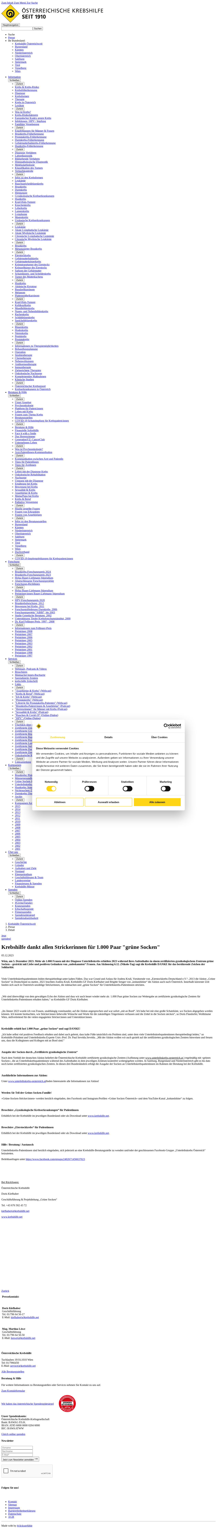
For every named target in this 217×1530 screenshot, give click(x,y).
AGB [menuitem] (11, 1516)
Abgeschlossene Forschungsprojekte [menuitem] (34, 580)
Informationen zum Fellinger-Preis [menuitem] (33, 628)
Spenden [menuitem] (12, 889)
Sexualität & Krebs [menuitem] (25, 489)
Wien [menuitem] (18, 548)
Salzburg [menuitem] (19, 536)
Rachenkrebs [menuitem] (22, 314)
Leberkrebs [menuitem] (21, 208)
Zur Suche (32, 2)
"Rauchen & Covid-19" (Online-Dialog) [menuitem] (36, 715)
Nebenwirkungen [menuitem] (24, 361)
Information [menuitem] (14, 76)
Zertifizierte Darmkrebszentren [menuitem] (31, 749)
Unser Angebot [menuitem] (23, 402)
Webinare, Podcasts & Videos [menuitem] (31, 668)
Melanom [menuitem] (20, 292)
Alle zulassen (157, 802)
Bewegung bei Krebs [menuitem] (26, 486)
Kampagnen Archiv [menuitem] (25, 803)
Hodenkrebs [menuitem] (21, 330)
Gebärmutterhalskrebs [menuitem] (26, 258)
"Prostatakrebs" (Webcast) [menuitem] (29, 699)
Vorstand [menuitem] (19, 871)
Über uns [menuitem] (13, 852)
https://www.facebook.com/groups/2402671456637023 (55, 1159)
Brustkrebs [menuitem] (20, 186)
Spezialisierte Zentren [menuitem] (26, 678)
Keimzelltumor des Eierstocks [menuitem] (31, 267)
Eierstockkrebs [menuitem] (23, 255)
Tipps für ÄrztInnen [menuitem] (25, 464)
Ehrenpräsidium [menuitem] (23, 874)
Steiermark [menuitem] (20, 539)
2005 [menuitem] (17, 836)
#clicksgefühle (24, 1525)
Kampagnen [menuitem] (14, 765)
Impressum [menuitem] (14, 1507)
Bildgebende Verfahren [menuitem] (27, 158)
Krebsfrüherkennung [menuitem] (26, 90)
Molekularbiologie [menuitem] (25, 164)
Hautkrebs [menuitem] (20, 199)
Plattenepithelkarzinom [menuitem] (27, 295)
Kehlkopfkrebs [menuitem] (23, 305)
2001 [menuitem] (17, 848)
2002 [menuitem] (17, 845)
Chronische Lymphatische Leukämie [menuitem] (34, 236)
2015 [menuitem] (17, 806)
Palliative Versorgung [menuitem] (26, 502)
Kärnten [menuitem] (19, 527)
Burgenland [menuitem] (21, 524)
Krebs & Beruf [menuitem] (23, 499)
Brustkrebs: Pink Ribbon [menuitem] (28, 775)
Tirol (17, 65)
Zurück (19, 84)
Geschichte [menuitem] (21, 862)
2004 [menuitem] (17, 839)
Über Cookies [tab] (159, 737)
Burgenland (21, 46)
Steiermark (20, 62)
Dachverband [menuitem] (22, 551)
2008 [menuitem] (17, 827)
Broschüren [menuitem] (21, 671)
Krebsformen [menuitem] (22, 96)
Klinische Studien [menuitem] (24, 379)
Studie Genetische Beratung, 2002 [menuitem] (33, 615)
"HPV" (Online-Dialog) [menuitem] (28, 718)
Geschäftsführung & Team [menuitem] (29, 877)
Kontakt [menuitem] (12, 1501)
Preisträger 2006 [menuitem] (23, 637)
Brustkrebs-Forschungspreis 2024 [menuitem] (33, 571)
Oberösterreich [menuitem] (23, 533)
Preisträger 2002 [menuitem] (23, 646)
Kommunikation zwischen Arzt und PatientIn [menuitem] (39, 458)
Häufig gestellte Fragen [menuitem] (27, 508)
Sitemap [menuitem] (12, 1504)
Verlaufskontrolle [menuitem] (24, 171)
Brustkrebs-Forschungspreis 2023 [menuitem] (33, 574)
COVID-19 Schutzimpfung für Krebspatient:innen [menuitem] (42, 420)
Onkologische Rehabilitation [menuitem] (30, 474)
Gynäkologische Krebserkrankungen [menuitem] (34, 195)
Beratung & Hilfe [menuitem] (17, 392)
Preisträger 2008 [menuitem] (23, 631)
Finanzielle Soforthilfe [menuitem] (27, 430)
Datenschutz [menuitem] (14, 1513)
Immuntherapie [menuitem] (23, 367)
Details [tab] (108, 737)
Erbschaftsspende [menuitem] (24, 908)
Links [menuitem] (18, 684)
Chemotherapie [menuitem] (23, 358)
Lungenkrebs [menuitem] (22, 211)
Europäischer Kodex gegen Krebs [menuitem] (33, 118)
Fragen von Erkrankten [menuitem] (27, 511)
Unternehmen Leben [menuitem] (26, 442)
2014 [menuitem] (17, 809)
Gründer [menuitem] (19, 865)
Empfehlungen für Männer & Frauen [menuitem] (34, 130)
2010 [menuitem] (17, 821)
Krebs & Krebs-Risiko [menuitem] (27, 87)
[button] (10, 25)
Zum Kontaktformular (13, 1390)
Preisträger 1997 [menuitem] (23, 655)
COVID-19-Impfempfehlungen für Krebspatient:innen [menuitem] (44, 558)
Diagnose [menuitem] (20, 93)
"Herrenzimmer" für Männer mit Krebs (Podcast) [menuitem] (41, 709)
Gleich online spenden (13, 1434)
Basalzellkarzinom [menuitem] (25, 289)
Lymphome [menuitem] (21, 214)
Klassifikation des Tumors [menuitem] (29, 167)
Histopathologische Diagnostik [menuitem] (31, 161)
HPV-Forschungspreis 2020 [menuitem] (30, 600)
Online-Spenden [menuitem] (23, 899)
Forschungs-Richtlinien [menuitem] (27, 584)
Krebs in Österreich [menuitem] (25, 102)
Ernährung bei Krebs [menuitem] (26, 483)
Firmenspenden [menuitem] (23, 912)
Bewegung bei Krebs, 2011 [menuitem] (29, 606)
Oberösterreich (23, 55)
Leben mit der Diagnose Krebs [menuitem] (31, 471)
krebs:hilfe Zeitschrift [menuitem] (26, 681)
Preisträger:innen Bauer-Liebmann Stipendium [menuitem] (40, 593)
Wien (18, 71)
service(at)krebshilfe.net (23, 1365)
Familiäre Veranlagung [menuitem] (27, 124)
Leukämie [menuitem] (20, 180)
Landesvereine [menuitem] (23, 880)
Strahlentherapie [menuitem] (23, 355)
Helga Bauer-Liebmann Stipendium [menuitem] (34, 577)
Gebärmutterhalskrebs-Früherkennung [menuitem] (35, 143)
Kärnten (19, 49)
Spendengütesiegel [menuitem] (25, 915)
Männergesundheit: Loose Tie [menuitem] (31, 778)
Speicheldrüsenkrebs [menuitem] (26, 320)
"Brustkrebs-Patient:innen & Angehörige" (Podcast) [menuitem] (42, 706)
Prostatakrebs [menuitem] (22, 339)
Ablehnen (59, 802)
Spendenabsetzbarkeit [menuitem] (26, 918)
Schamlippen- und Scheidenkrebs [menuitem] (33, 273)
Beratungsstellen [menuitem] (24, 417)
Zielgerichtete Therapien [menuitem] (28, 370)
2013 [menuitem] (17, 812)
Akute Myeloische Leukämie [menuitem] (30, 233)
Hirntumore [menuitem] (21, 192)
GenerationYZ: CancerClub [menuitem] (30, 439)
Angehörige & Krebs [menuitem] (26, 492)
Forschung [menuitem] (13, 561)
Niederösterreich (24, 52)
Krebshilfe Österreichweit (28, 43)
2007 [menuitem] (17, 830)
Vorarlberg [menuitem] (20, 545)
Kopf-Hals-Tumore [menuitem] (25, 202)
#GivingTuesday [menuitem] (24, 902)
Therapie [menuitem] (19, 99)
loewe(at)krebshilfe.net (23, 1338)
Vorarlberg (20, 68)
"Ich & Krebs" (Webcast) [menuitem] (28, 696)
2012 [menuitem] (17, 815)
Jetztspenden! (6, 937)
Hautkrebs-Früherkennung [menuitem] (29, 146)
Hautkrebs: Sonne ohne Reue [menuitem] (30, 787)
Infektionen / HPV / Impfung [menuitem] (30, 121)
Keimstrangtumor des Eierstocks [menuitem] (32, 264)
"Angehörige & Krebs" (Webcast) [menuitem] (33, 690)
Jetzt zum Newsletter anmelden (18, 1459)
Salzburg (19, 58)
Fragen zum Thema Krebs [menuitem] (29, 414)
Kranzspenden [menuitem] (22, 905)
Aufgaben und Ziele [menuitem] (25, 868)
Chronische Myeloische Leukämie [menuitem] (33, 239)
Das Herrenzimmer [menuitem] (25, 436)
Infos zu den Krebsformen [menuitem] (29, 177)
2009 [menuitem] (17, 824)
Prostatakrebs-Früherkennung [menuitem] (30, 136)
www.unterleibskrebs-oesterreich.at (27, 1081)
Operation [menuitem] (20, 352)
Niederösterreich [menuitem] (24, 530)
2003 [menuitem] (17, 842)
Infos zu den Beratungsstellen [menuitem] (30, 521)
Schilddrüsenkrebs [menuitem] (25, 317)
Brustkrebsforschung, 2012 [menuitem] (29, 603)
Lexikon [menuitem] (19, 105)
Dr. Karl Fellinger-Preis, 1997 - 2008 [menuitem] (34, 621)
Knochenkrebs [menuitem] (23, 205)
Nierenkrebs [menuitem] (21, 333)
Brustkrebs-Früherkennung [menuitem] (29, 133)
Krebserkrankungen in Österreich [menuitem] (33, 389)
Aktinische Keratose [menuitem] (26, 286)
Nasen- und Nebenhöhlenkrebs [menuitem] (31, 311)
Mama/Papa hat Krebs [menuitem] (27, 496)
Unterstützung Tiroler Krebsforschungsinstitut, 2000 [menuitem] (43, 618)
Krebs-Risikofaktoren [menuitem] (26, 115)
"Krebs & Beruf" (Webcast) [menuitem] (30, 693)
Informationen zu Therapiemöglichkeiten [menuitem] (36, 345)
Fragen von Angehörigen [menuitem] (28, 514)
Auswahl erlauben (108, 802)
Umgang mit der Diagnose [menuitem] (29, 480)
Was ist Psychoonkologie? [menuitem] (29, 449)
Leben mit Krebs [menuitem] (24, 411)
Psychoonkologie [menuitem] (24, 405)
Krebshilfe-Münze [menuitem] (24, 886)
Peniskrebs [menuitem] (20, 336)
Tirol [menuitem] (17, 542)
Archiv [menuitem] (18, 796)
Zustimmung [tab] (57, 737)
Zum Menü (20, 2)
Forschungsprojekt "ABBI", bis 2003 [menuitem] (35, 612)
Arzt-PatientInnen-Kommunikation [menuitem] (33, 452)
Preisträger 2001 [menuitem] (23, 649)
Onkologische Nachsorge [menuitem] (28, 373)
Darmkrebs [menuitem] (21, 189)
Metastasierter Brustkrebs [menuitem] (28, 248)
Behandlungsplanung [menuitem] (26, 349)
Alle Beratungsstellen (12, 1371)
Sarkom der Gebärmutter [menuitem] (28, 270)
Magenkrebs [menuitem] (21, 217)
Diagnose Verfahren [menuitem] (25, 152)
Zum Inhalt (7, 2)
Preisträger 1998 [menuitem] (23, 652)
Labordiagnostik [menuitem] (23, 155)
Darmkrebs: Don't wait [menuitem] (27, 793)
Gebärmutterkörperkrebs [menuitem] (28, 261)
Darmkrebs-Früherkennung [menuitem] (29, 140)
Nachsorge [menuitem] (20, 477)
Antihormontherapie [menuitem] (25, 364)
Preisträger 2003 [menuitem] (23, 643)
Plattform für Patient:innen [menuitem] (29, 408)
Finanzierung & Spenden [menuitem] (28, 883)
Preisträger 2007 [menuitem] (23, 634)
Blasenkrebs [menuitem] (21, 327)
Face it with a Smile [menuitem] (25, 433)
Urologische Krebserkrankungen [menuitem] (32, 220)
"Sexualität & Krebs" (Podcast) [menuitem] (31, 712)
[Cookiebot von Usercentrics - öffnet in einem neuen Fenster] (166, 726)
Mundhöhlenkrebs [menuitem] (24, 308)
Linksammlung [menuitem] (23, 762)
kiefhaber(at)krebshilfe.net (15, 1211)
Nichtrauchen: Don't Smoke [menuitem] (30, 790)
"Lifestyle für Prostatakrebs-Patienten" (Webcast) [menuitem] (41, 703)
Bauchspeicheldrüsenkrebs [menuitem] (29, 183)
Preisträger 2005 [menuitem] (23, 640)
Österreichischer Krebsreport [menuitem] (30, 386)
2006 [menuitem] (17, 833)
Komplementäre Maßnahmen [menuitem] (30, 376)
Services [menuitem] (12, 658)
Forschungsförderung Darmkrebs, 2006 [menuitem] (36, 609)
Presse (11, 37)
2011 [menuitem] (17, 818)
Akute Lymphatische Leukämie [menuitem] (31, 230)
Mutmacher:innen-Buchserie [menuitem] (30, 675)
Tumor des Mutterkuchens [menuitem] (29, 276)
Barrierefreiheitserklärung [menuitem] (21, 1510)
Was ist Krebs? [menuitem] (23, 112)
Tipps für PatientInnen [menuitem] (27, 461)
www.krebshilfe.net (98, 1115)
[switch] (89, 788)
